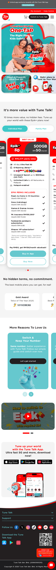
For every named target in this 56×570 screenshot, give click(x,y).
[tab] (15, 129)
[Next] (31, 394)
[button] (26, 433)
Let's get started (28, 361)
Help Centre (49, 11)
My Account (36, 11)
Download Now (28, 5)
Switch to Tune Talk (39, 17)
